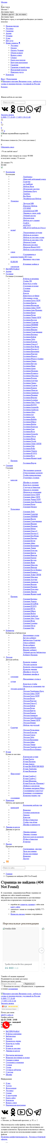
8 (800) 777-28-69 (8, 117)
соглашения (13, 989)
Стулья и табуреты (13, 1070)
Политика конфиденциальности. (14, 1137)
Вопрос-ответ (16, 55)
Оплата (14, 48)
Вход (3, 79)
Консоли (9, 1046)
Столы (8, 1067)
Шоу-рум (9, 40)
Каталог (4, 87)
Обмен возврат (17, 53)
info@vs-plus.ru (7, 1015)
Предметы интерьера (14, 1055)
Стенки (9, 1065)
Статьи (9, 1093)
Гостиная (9, 274)
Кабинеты (10, 630)
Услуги (9, 1086)
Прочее (9, 844)
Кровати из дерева (13, 1041)
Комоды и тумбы (13, 1043)
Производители (12, 26)
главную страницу (27, 904)
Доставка (9, 28)
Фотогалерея (11, 1088)
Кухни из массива (13, 1048)
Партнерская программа (16, 1105)
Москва (4, 2)
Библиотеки (11, 1036)
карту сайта (15, 907)
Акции (8, 33)
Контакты (10, 74)
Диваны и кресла (13, 827)
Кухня (8, 752)
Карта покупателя (18, 60)
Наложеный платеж (19, 70)
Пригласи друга (17, 72)
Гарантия (9, 31)
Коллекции (10, 172)
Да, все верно (21, 14)
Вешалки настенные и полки (18, 1057)
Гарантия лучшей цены (20, 67)
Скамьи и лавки (12, 1060)
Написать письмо (18, 914)
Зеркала (9, 1038)
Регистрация (12, 79)
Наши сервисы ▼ (13, 43)
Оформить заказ (7, 147)
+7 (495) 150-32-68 (22, 117)
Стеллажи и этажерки (15, 1062)
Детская (9, 657)
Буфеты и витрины (13, 1034)
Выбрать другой (8, 14)
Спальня (9, 465)
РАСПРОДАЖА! (13, 269)
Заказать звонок (7, 115)
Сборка (14, 57)
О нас (8, 38)
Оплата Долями (17, 50)
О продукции (11, 1095)
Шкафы (9, 1074)
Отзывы (9, 36)
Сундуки (9, 1072)
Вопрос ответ (11, 1103)
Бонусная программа (19, 62)
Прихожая (10, 800)
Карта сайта (11, 1098)
